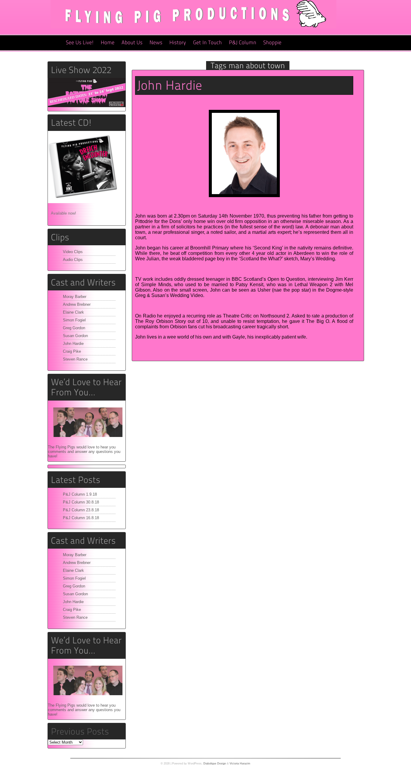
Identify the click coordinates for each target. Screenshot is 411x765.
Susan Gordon (75, 335)
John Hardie (73, 343)
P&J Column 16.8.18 (81, 518)
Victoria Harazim (240, 763)
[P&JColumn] (242, 43)
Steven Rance (75, 359)
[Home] (108, 43)
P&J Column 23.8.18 (81, 510)
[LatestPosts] (86, 480)
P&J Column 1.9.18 (80, 494)
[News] (156, 43)
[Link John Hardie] (169, 85)
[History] (177, 43)
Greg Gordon (74, 328)
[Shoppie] (272, 43)
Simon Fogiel (74, 320)
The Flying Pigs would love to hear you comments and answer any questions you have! (84, 451)
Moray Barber (74, 296)
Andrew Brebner (77, 304)
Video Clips (73, 251)
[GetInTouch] (207, 43)
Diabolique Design (214, 763)
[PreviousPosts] (80, 731)
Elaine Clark (73, 312)
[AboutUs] (132, 43)
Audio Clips (73, 259)
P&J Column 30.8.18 (81, 502)
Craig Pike (72, 351)
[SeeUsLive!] (80, 43)
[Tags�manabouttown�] (247, 65)
